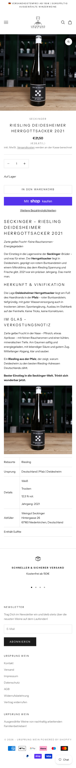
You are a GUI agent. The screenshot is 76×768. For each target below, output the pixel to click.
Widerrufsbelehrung (16, 695)
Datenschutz (12, 682)
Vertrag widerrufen (15, 702)
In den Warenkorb (38, 189)
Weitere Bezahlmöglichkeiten (38, 210)
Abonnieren (20, 641)
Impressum (11, 676)
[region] (38, 568)
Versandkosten (26, 147)
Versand (9, 669)
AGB (7, 689)
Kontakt (8, 663)
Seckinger (38, 118)
